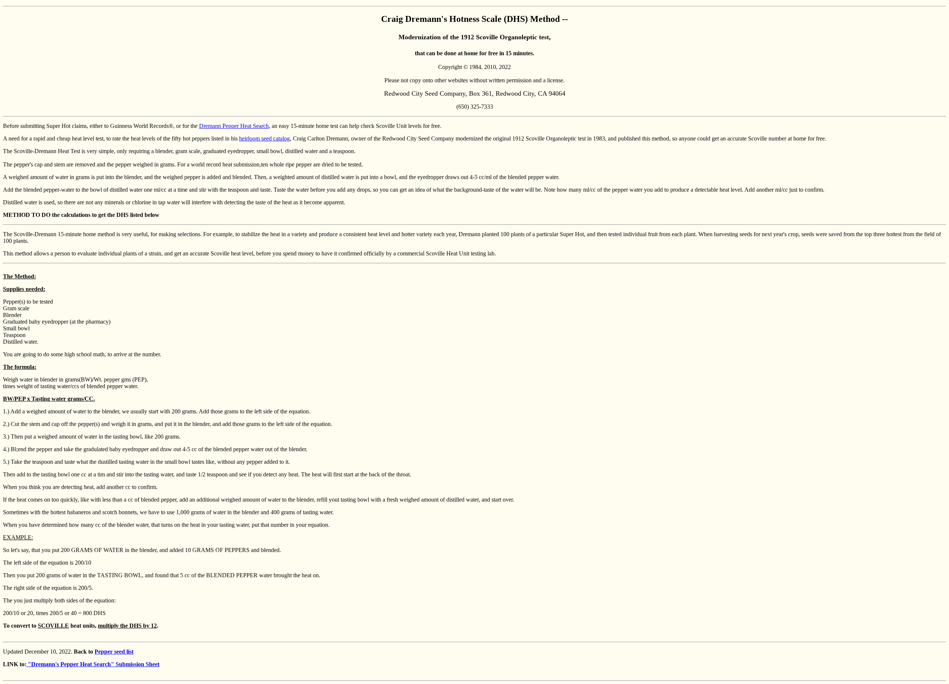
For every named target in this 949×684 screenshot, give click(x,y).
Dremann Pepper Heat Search (234, 126)
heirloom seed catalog (264, 138)
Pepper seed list (114, 651)
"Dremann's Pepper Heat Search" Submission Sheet (92, 664)
